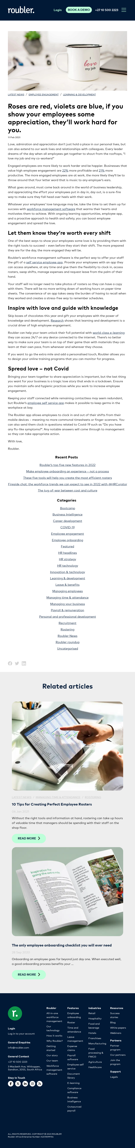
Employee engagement (44, 94)
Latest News (16, 94)
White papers (118, 1027)
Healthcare (95, 1067)
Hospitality (95, 1018)
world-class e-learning (109, 332)
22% (65, 170)
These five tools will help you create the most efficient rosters (67, 477)
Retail (91, 1013)
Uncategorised (67, 648)
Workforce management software (54, 1069)
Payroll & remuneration (67, 610)
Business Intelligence (67, 514)
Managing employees (67, 591)
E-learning (73, 1082)
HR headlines (67, 553)
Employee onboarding (67, 540)
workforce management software (51, 209)
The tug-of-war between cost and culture (67, 490)
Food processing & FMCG (95, 1052)
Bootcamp (67, 508)
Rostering (67, 629)
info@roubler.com (18, 1047)
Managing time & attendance (67, 597)
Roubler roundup (68, 642)
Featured (67, 546)
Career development (67, 521)
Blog (113, 1022)
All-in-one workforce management (54, 1016)
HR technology (67, 565)
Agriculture (95, 1061)
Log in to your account (21, 1033)
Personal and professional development (67, 616)
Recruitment (67, 623)
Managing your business (67, 604)
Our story (52, 1055)
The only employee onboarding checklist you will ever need (62, 944)
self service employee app (44, 262)
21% (102, 170)
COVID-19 (67, 527)
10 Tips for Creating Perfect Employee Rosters (52, 804)
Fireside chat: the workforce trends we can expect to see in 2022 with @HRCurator (67, 484)
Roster (71, 1022)
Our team (52, 1060)
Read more (27, 838)
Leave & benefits (67, 584)
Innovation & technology (67, 572)
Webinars (115, 1032)
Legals (114, 1076)
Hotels (92, 1032)
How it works (54, 1035)
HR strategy (67, 559)
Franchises (94, 1038)
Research (57, 320)
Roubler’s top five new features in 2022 (67, 465)
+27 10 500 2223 (106, 10)
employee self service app (45, 403)
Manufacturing (97, 1043)
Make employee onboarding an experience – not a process (67, 471)
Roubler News (67, 636)
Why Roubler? (54, 1040)
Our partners (117, 1054)
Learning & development (79, 94)
